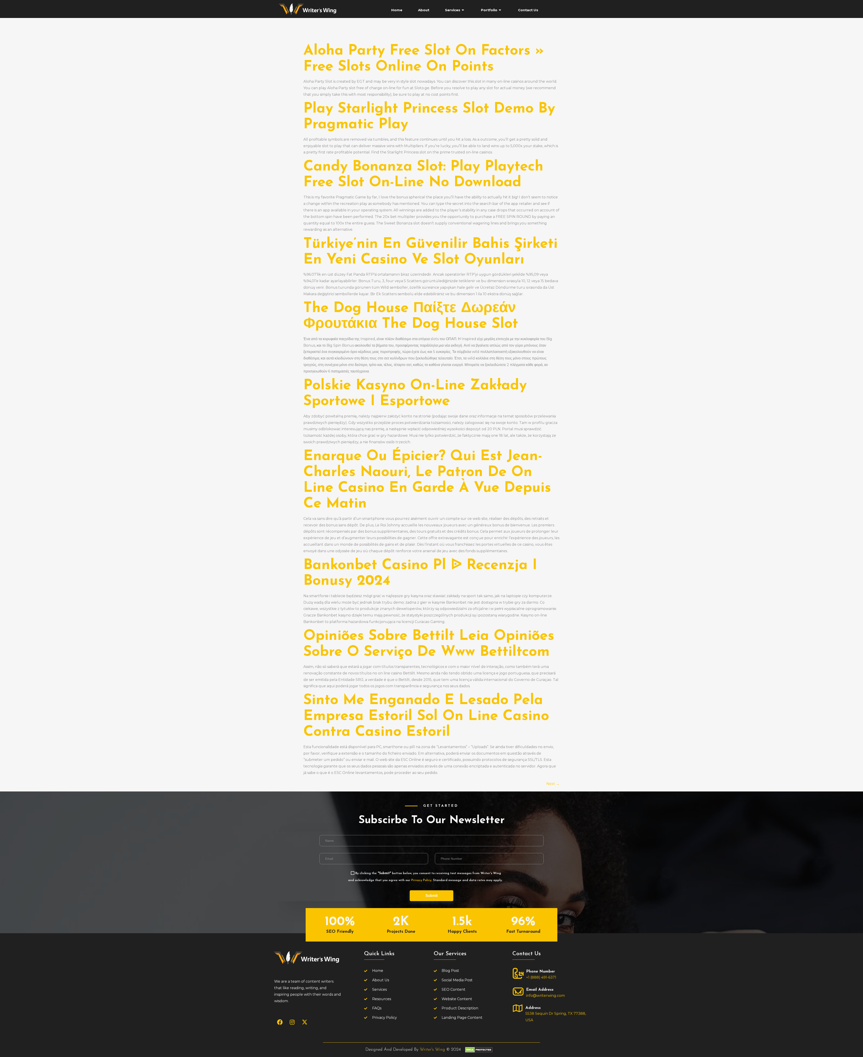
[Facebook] (279, 1022)
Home (396, 10)
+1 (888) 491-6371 (541, 977)
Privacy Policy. (421, 880)
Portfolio (489, 10)
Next (553, 784)
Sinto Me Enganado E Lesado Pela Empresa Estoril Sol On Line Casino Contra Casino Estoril (426, 716)
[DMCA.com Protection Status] (478, 1051)
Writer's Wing (432, 1050)
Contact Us (528, 10)
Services (452, 10)
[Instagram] (292, 1022)
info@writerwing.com (545, 995)
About (423, 10)
